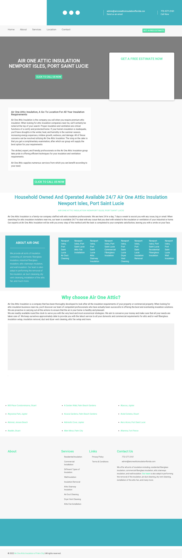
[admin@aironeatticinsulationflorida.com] (99, 12)
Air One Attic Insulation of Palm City (29, 553)
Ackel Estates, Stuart (130, 414)
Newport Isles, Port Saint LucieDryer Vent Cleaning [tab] (125, 251)
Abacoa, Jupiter (127, 405)
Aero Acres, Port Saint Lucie (133, 422)
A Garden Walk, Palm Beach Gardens (80, 405)
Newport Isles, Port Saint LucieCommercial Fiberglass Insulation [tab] (110, 248)
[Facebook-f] (65, 13)
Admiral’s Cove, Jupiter (74, 422)
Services (36, 29)
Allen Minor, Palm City (73, 430)
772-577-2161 (167, 11)
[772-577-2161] (154, 13)
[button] (2, 532)
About (23, 29)
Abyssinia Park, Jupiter (17, 414)
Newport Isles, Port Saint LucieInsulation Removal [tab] (138, 250)
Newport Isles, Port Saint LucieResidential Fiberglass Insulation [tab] (154, 248)
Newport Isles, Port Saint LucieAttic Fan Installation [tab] (79, 247)
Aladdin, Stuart (14, 430)
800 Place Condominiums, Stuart (22, 405)
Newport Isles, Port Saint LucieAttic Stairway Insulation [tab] (94, 251)
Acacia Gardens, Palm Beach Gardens (80, 414)
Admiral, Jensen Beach (18, 422)
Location (51, 29)
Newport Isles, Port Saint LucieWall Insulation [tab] (169, 250)
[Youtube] (78, 13)
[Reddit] (71, 13)
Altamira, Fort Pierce (129, 430)
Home (11, 29)
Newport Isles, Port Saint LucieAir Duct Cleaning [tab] (65, 250)
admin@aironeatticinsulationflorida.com (126, 11)
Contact (66, 29)
